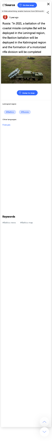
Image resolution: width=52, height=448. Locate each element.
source (10, 5)
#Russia (25, 112)
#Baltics (10, 112)
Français (6, 125)
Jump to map (28, 93)
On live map (28, 5)
